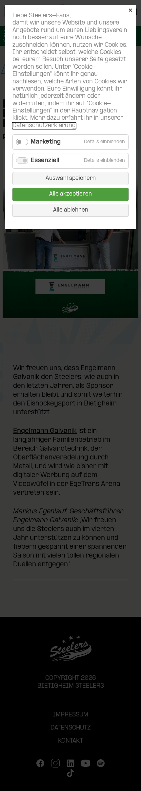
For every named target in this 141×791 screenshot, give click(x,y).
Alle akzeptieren (70, 194)
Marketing (46, 142)
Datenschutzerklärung (44, 126)
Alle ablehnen (70, 210)
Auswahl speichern (71, 178)
